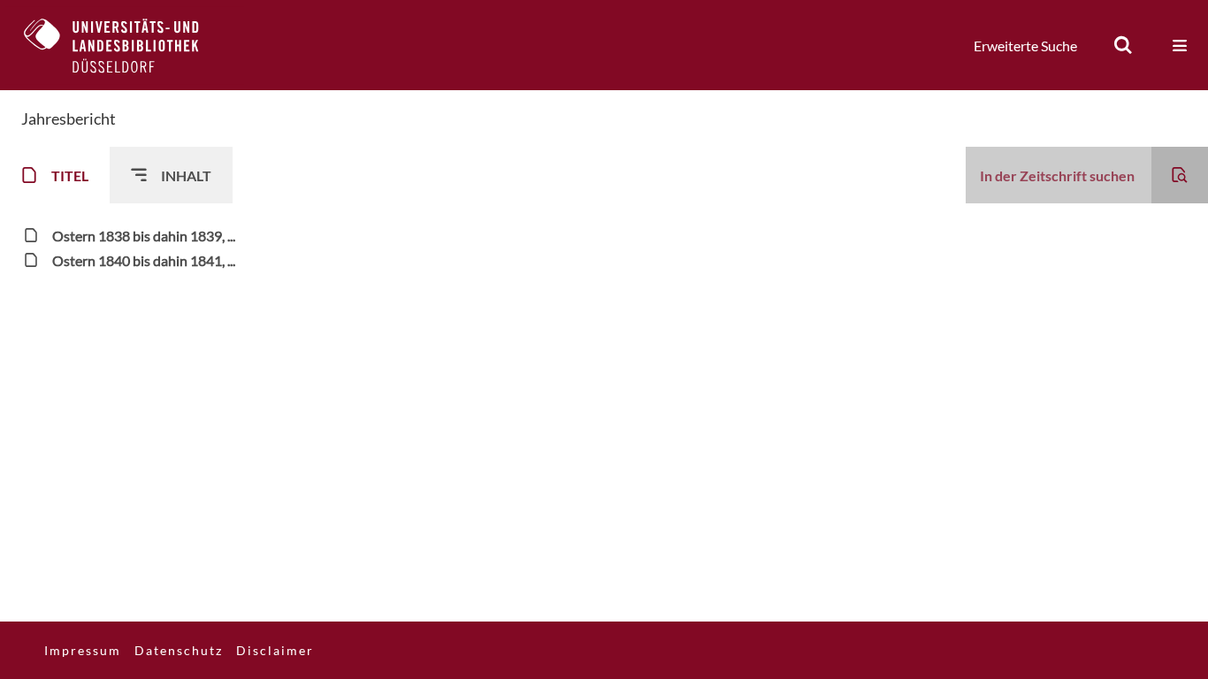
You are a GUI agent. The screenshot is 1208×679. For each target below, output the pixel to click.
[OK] (1123, 45)
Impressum (82, 650)
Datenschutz (178, 650)
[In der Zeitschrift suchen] (1179, 175)
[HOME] (124, 45)
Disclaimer (275, 650)
